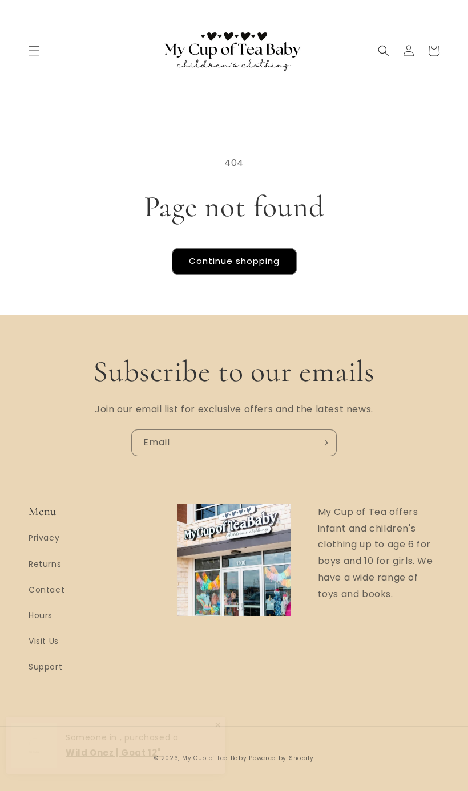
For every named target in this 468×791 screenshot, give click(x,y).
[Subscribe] (323, 442)
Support (45, 666)
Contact (46, 589)
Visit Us (44, 641)
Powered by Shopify (281, 758)
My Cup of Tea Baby (214, 758)
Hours (41, 615)
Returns (45, 564)
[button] (34, 50)
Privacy (44, 537)
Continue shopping (234, 261)
